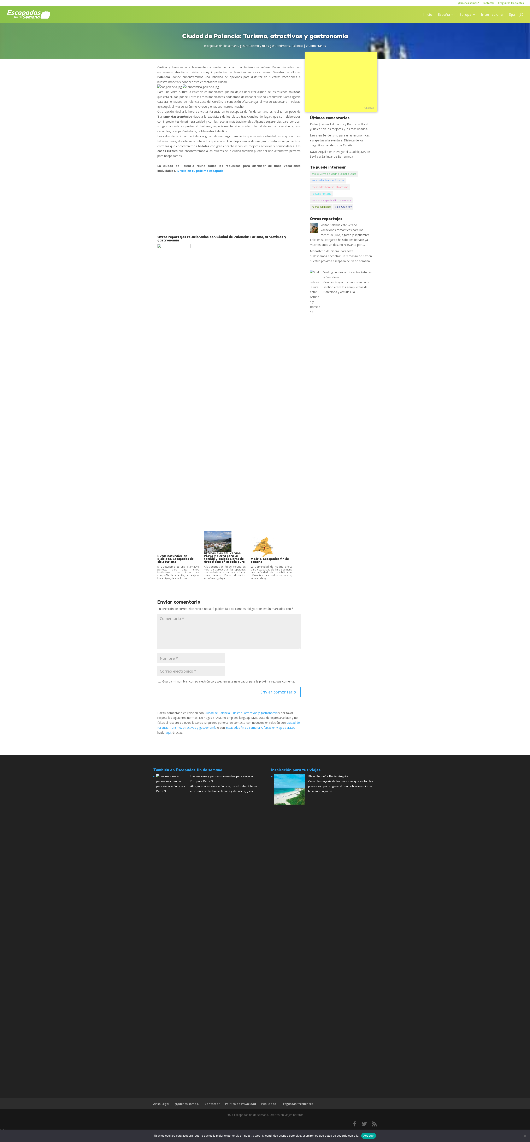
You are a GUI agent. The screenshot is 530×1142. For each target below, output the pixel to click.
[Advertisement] (229, 204)
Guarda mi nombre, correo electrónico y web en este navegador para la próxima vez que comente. (228, 681)
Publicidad (369, 107)
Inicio (427, 15)
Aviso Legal (161, 1104)
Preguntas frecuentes (511, 3)
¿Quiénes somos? (468, 3)
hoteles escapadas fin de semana (331, 200)
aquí (168, 732)
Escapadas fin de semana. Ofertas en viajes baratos (260, 728)
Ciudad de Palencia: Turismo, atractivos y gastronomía (241, 713)
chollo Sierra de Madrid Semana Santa (334, 174)
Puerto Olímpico (321, 207)
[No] (525, 1136)
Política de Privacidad (240, 1104)
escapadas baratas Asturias (328, 180)
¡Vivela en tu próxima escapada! (200, 171)
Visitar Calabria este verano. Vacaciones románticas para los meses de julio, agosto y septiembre (345, 230)
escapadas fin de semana (221, 46)
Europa (465, 15)
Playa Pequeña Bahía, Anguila (328, 776)
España (444, 15)
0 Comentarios (316, 46)
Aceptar (368, 1135)
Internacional (492, 15)
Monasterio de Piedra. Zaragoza (331, 251)
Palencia (297, 46)
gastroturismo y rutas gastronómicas (265, 46)
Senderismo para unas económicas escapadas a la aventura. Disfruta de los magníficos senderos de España (340, 140)
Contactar (488, 3)
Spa (512, 15)
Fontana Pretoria (321, 193)
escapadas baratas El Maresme (330, 187)
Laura (314, 135)
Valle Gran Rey (343, 207)
